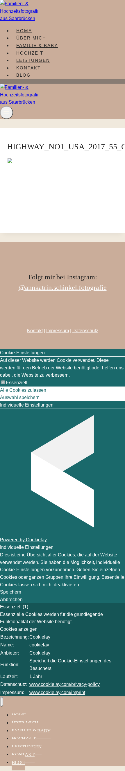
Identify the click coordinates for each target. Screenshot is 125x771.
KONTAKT (28, 67)
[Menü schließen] (1, 702)
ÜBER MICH (31, 37)
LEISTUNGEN (33, 60)
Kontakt (35, 330)
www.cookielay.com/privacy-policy (64, 684)
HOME (24, 30)
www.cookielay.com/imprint (57, 692)
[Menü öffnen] (6, 112)
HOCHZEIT (29, 53)
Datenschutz (85, 330)
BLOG (23, 75)
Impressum (57, 330)
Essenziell (16, 382)
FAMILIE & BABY (37, 45)
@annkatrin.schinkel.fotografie (63, 287)
